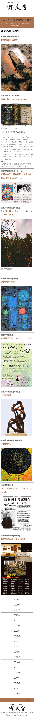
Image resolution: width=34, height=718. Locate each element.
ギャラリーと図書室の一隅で (17, 20)
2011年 (17, 677)
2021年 (17, 625)
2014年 (17, 662)
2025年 (17, 604)
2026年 (17, 599)
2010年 (17, 682)
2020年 (17, 630)
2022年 (17, 620)
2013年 (17, 667)
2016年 (17, 651)
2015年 (17, 656)
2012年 (17, 672)
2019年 (17, 635)
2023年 (17, 615)
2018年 (17, 641)
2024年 (17, 609)
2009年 (17, 688)
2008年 (17, 693)
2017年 (17, 646)
